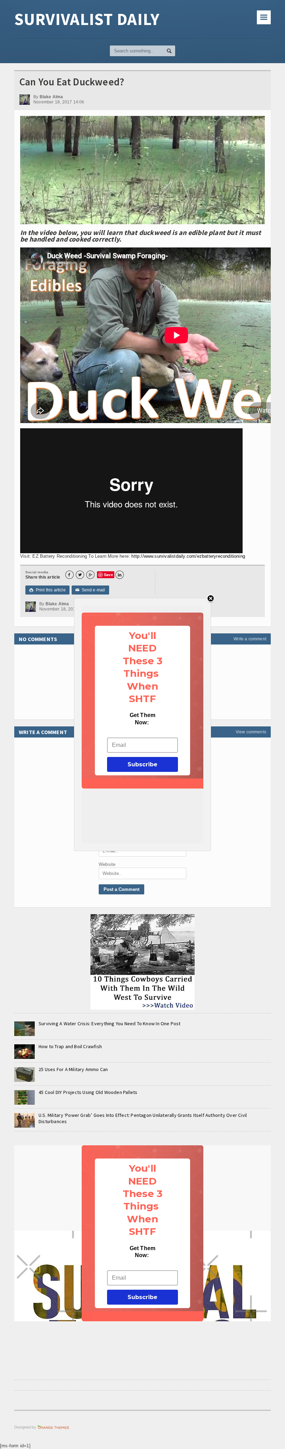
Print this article (47, 590)
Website (107, 864)
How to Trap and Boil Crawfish (70, 1046)
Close (210, 599)
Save (108, 574)
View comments (251, 732)
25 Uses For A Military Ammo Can (73, 1069)
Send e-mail (90, 590)
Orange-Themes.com (53, 1427)
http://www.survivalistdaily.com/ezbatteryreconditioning (188, 556)
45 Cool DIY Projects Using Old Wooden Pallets (88, 1092)
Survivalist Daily (86, 19)
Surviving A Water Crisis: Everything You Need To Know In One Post (110, 1023)
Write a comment (250, 639)
